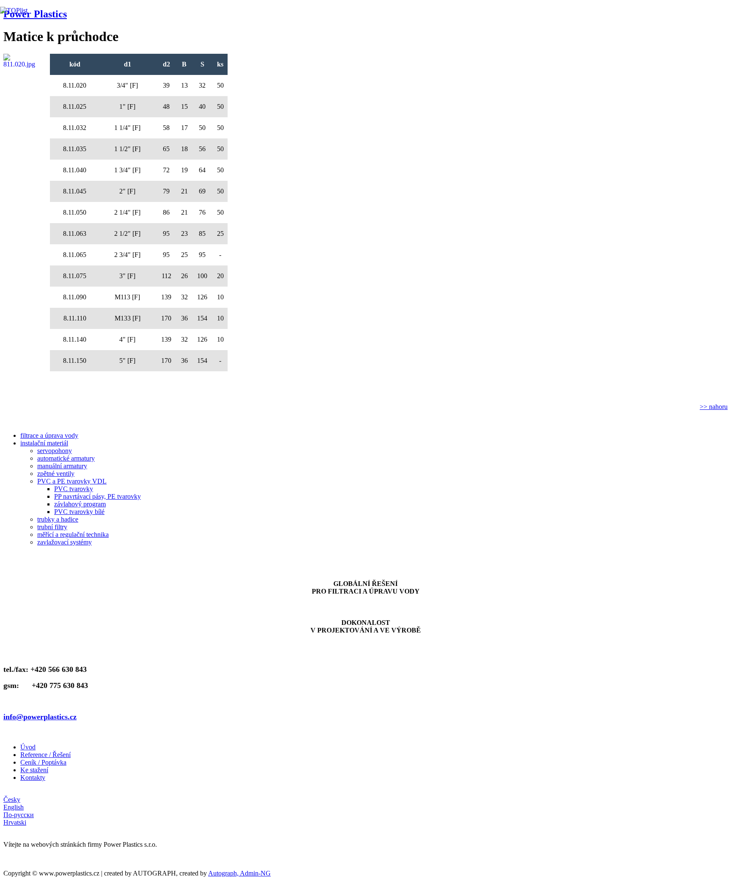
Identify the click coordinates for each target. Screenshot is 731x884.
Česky (11, 799)
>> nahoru (714, 406)
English (13, 807)
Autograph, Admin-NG (239, 873)
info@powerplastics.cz (40, 717)
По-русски (18, 814)
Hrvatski (14, 822)
